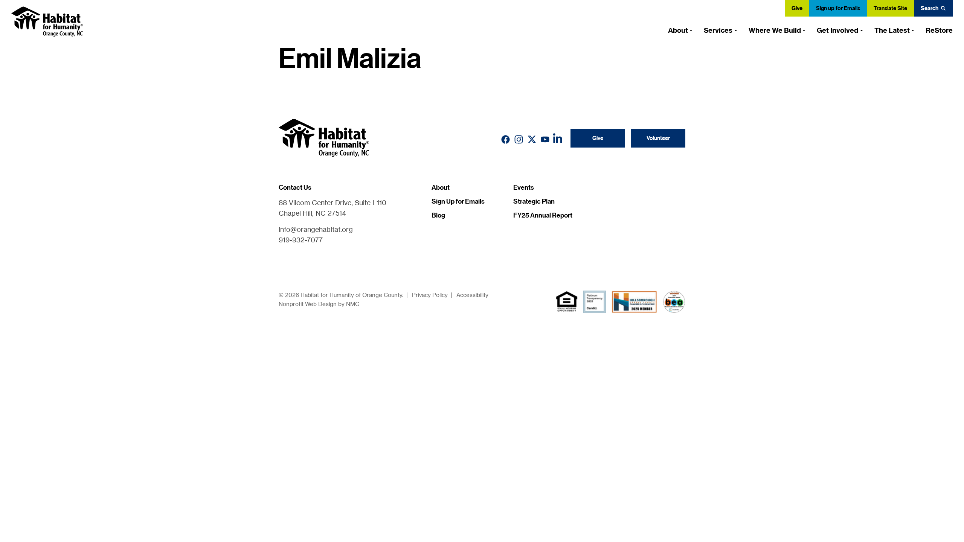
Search (929, 8)
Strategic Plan (534, 201)
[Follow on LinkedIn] (558, 140)
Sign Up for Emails (458, 201)
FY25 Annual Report (542, 215)
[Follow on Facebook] (505, 139)
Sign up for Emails (838, 8)
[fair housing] (567, 301)
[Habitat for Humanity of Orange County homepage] (47, 21)
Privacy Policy (430, 294)
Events (523, 187)
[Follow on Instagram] (518, 139)
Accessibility (472, 294)
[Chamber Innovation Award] (674, 302)
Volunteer (658, 138)
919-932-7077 (301, 240)
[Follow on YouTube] (545, 139)
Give (797, 8)
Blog (438, 215)
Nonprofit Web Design (308, 304)
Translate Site (890, 8)
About (441, 187)
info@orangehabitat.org (316, 229)
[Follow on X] (531, 139)
